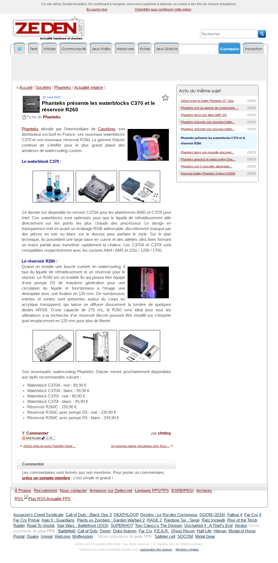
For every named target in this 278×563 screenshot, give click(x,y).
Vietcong (62, 536)
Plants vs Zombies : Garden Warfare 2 (111, 520)
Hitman (220, 531)
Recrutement (45, 490)
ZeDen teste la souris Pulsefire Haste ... (49, 446)
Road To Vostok (41, 525)
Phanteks (62, 87)
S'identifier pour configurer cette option (163, 9)
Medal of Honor (242, 531)
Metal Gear (205, 536)
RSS (19, 499)
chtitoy (164, 433)
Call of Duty (87, 531)
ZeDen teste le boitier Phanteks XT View (207, 100)
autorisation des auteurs (156, 549)
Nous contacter (73, 490)
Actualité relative (88, 87)
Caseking (106, 129)
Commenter (37, 433)
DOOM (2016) (212, 515)
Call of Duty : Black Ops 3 (89, 515)
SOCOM (185, 536)
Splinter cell (165, 536)
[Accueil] (19, 48)
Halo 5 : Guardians (58, 520)
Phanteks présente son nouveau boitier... (208, 122)
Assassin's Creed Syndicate (38, 515)
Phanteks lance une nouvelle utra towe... (207, 152)
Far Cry (145, 531)
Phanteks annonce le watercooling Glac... (208, 159)
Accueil (25, 87)
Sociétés (43, 87)
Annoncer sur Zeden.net (111, 490)
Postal (18, 536)
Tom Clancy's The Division (158, 525)
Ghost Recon (183, 531)
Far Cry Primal (26, 520)
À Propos (23, 490)
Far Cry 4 (252, 515)
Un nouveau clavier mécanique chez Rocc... (140, 446)
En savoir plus (97, 9)
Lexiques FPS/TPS (152, 490)
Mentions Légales (187, 549)
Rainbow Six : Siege (182, 520)
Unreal (46, 536)
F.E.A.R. (161, 531)
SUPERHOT (121, 525)
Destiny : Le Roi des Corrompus (168, 515)
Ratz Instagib (213, 520)
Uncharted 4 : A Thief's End (208, 525)
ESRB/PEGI (183, 490)
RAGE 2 (154, 520)
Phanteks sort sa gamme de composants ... (209, 107)
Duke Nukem (125, 531)
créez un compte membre (46, 478)
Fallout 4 (234, 515)
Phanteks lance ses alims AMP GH (204, 115)
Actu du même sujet (200, 90)
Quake (33, 536)
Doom (105, 531)
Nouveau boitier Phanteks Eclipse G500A (208, 173)
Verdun (241, 525)
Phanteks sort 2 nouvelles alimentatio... (206, 166)
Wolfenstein (82, 536)
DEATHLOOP (126, 515)
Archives (204, 490)
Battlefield (66, 531)
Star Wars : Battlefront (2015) (82, 525)
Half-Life (204, 531)
